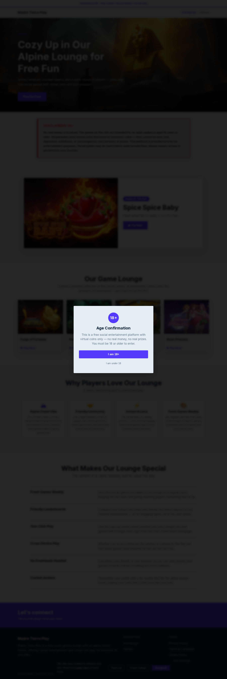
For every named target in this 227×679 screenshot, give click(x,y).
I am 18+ (113, 354)
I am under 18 (113, 363)
